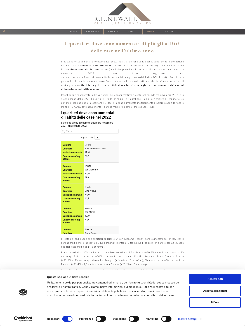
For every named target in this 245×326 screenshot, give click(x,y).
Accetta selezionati (215, 290)
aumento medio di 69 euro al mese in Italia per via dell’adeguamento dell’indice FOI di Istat (113, 77)
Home (73, 31)
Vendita (113, 31)
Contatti (169, 31)
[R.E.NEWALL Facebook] (4, 31)
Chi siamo (92, 31)
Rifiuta (215, 302)
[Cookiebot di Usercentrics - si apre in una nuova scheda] (23, 319)
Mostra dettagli (187, 318)
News (150, 31)
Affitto (133, 31)
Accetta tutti (215, 278)
